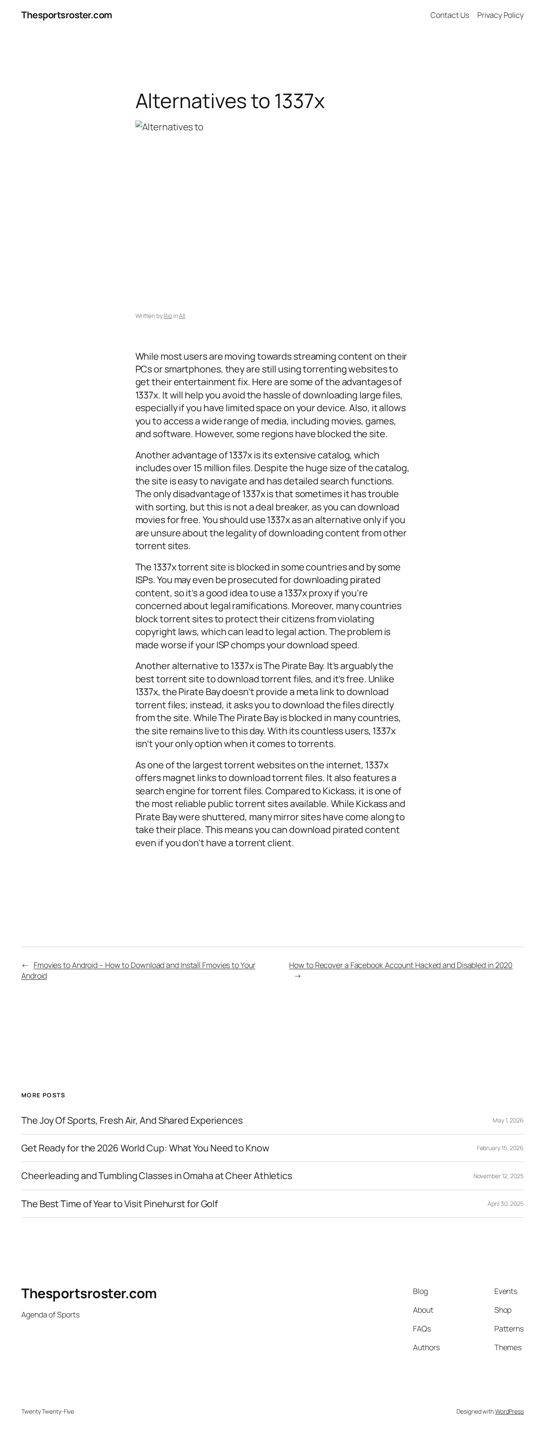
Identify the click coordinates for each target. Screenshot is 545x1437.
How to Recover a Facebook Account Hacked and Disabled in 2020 (401, 965)
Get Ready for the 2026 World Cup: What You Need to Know (145, 1148)
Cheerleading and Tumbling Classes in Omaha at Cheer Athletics (156, 1176)
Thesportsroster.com (66, 15)
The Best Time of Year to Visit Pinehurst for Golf (119, 1204)
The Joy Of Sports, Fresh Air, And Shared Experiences (132, 1120)
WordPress (509, 1411)
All (182, 316)
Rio (168, 316)
